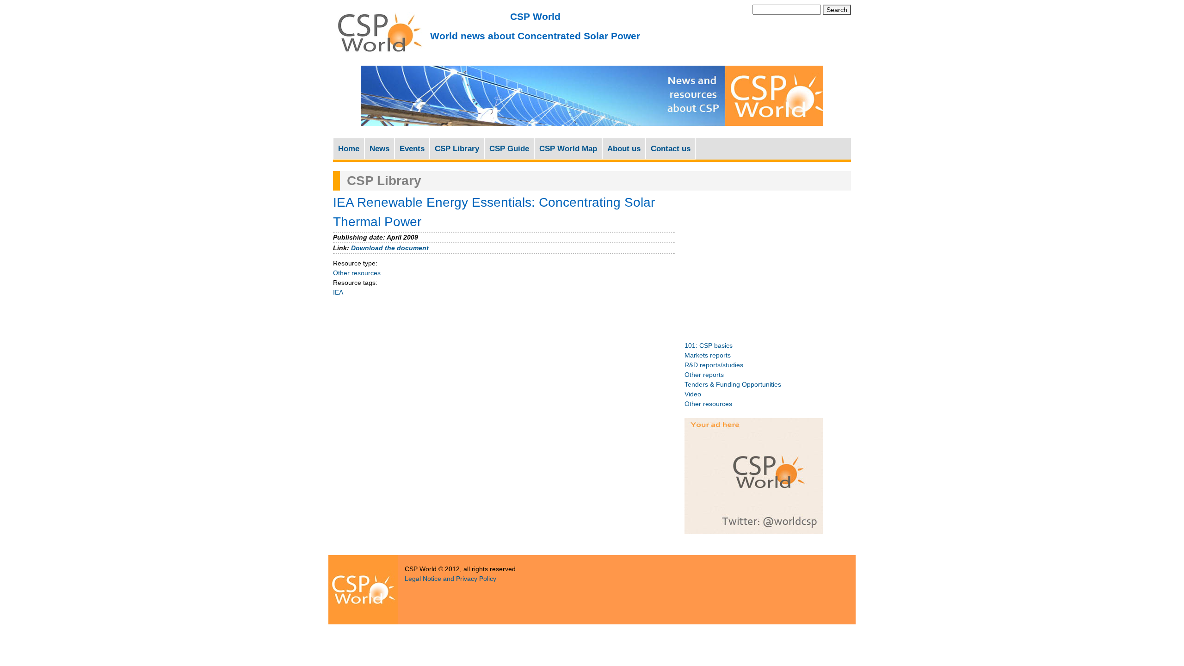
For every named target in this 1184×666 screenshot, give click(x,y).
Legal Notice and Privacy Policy (450, 578)
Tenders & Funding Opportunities (732, 384)
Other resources (357, 273)
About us (624, 148)
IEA (338, 292)
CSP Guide (509, 148)
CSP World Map (568, 148)
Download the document (390, 248)
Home (348, 148)
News (379, 148)
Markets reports (707, 355)
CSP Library (457, 148)
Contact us (671, 148)
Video (692, 394)
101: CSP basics (708, 345)
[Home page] (379, 56)
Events (412, 148)
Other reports (704, 374)
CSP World (535, 16)
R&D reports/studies (713, 365)
